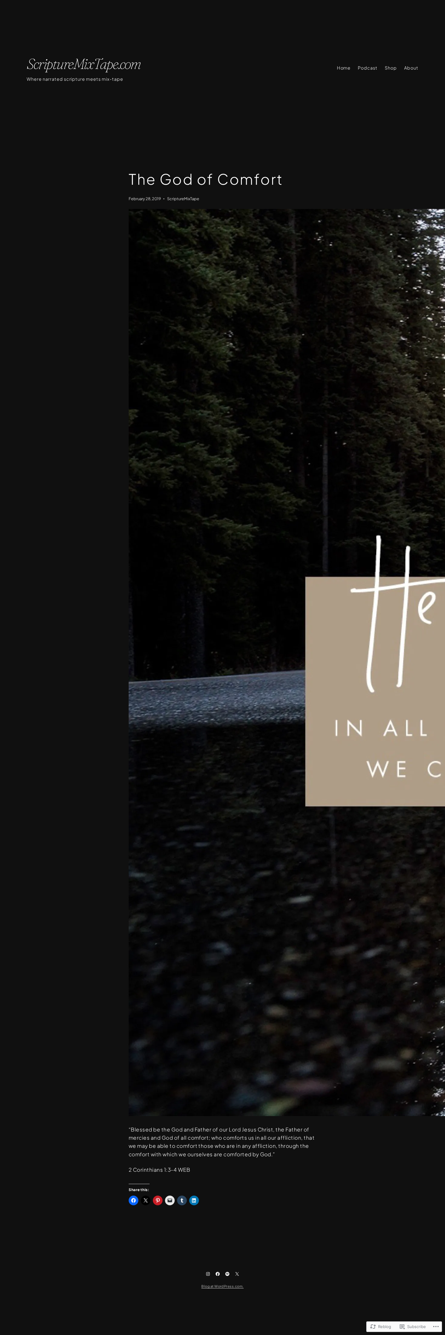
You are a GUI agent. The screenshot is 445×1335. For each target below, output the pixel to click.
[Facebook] (217, 1274)
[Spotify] (227, 1274)
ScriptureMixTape (183, 198)
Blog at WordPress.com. (222, 1286)
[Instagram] (208, 1274)
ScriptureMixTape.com (83, 64)
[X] (237, 1274)
